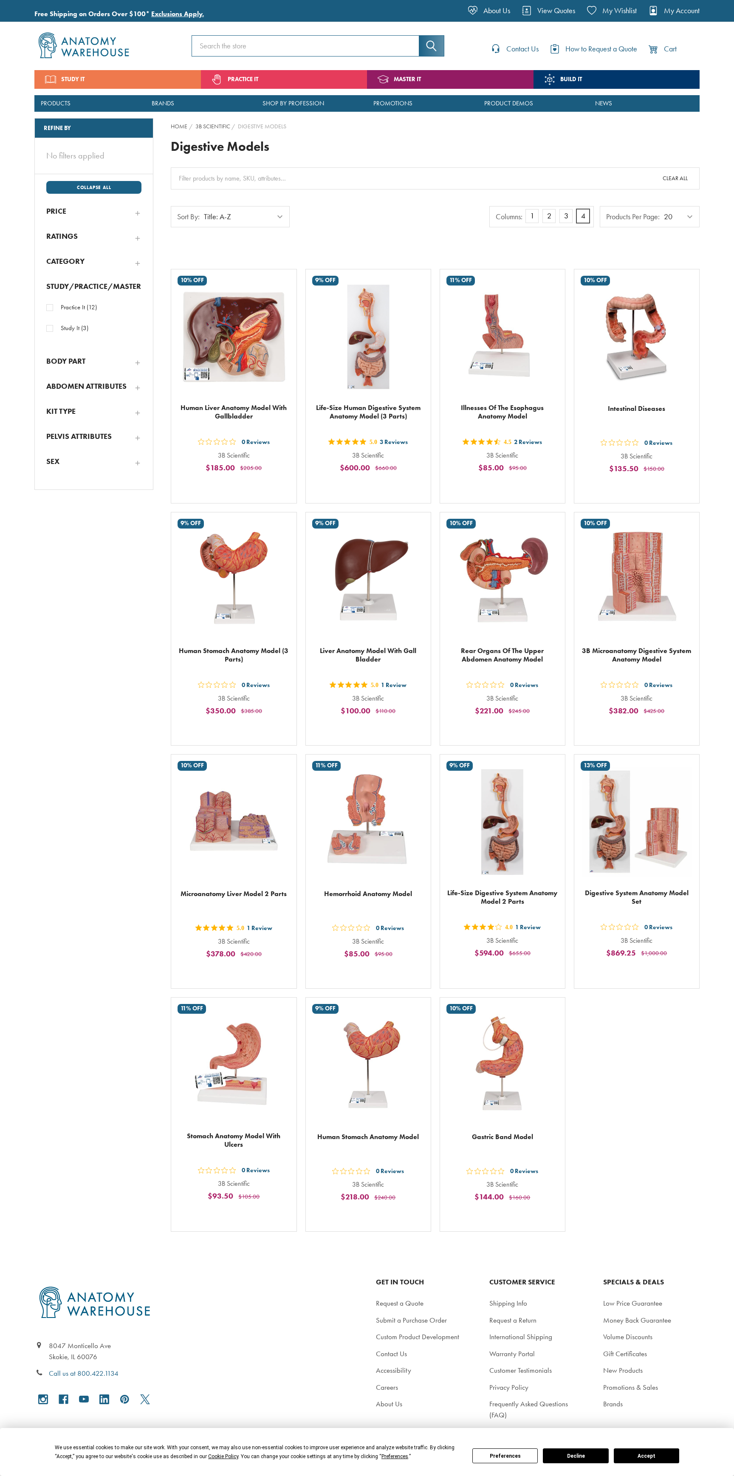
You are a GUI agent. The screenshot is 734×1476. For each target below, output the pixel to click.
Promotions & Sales (630, 1387)
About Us (389, 1404)
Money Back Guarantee (637, 1320)
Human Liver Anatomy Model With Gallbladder (234, 412)
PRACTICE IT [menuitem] (243, 79)
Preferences (505, 1456)
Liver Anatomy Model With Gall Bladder (368, 655)
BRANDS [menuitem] (163, 103)
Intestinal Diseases (636, 408)
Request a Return (512, 1320)
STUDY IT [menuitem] (73, 79)
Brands (613, 1404)
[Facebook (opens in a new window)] (63, 1399)
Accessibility (393, 1370)
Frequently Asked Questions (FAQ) (528, 1409)
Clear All (675, 178)
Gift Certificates (625, 1353)
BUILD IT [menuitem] (571, 79)
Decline (576, 1456)
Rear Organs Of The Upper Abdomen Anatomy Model (502, 655)
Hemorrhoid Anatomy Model (368, 894)
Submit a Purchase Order (411, 1320)
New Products (623, 1370)
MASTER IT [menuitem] (407, 79)
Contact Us (391, 1353)
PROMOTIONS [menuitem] (392, 103)
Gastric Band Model (502, 1137)
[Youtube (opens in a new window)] (84, 1399)
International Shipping (520, 1336)
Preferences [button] (394, 1456)
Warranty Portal (512, 1353)
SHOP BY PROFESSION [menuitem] (293, 103)
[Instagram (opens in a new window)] (43, 1399)
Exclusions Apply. (177, 14)
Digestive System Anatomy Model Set (637, 897)
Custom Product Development (417, 1336)
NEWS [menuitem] (603, 103)
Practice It (79, 307)
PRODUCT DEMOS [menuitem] (508, 103)
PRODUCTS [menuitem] (56, 103)
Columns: (509, 216)
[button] (93, 211)
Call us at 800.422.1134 (84, 1373)
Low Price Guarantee (632, 1303)
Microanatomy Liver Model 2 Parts (234, 894)
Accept (646, 1456)
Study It (74, 328)
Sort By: (188, 216)
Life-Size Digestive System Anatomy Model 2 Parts (502, 897)
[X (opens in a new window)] (145, 1399)
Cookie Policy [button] (223, 1456)
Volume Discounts (627, 1336)
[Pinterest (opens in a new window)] (124, 1399)
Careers (387, 1387)
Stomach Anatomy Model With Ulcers (233, 1140)
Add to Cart (238, 487)
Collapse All (94, 187)
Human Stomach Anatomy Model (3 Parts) (233, 655)
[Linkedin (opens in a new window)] (104, 1399)
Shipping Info (508, 1303)
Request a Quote (399, 1303)
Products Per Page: (633, 216)
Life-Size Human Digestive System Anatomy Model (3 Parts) (368, 412)
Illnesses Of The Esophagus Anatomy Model (502, 412)
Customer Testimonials (520, 1370)
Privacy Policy (508, 1387)
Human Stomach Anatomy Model (368, 1137)
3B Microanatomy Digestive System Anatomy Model (636, 655)
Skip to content (26, 10)
